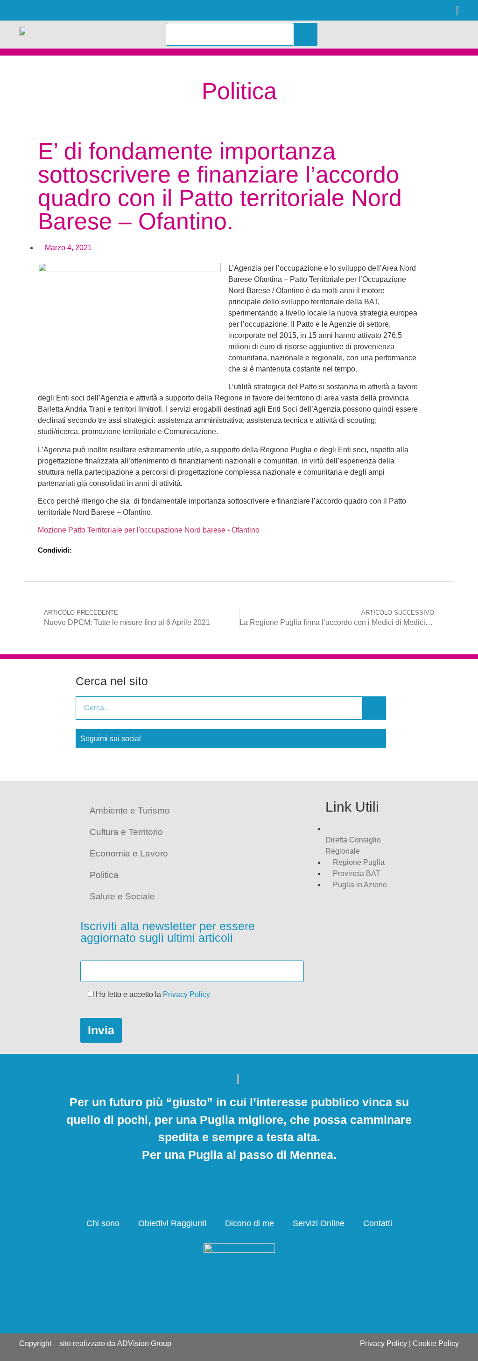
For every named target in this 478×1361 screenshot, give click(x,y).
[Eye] (116, 10)
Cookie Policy (436, 1343)
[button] (422, 35)
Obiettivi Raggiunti (172, 1223)
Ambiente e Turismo (130, 810)
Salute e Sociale (122, 896)
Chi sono (103, 1223)
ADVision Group (144, 1343)
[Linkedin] (69, 10)
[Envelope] (92, 10)
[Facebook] (22, 10)
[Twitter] (46, 10)
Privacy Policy (186, 994)
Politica (104, 875)
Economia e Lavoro (129, 853)
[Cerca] (305, 34)
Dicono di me (249, 1223)
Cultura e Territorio (126, 832)
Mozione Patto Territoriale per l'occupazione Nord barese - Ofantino (149, 530)
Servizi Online (318, 1223)
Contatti (377, 1223)
